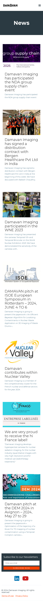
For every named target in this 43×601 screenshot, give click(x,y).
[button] (39, 5)
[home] (10, 5)
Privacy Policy (22, 596)
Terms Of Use (8, 596)
